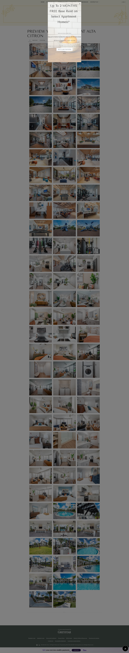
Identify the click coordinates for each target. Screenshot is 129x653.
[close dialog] (79, 4)
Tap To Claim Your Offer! (64, 49)
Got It (64, 53)
